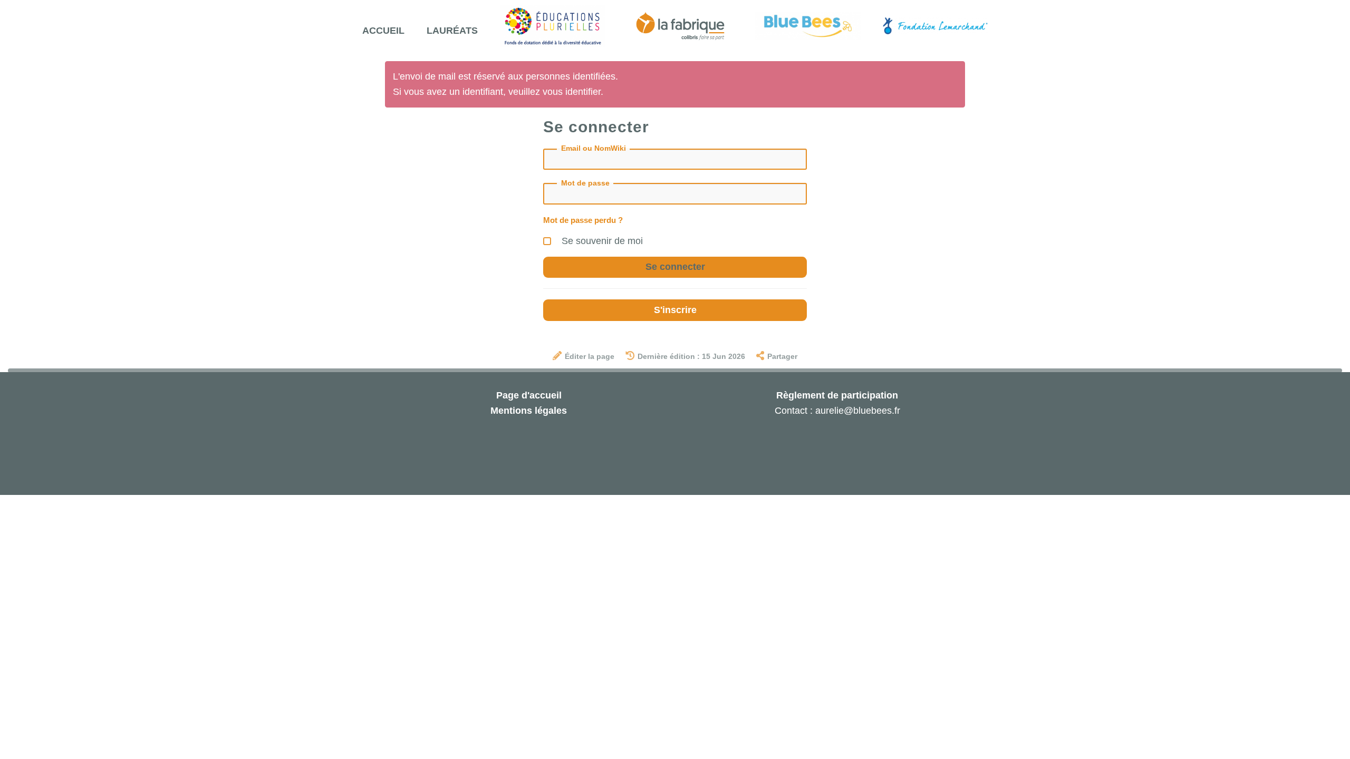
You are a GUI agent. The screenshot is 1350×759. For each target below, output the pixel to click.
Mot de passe (585, 183)
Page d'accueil (529, 395)
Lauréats (452, 30)
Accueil (383, 30)
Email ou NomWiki (593, 148)
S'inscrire (675, 310)
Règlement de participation (837, 395)
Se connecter (675, 266)
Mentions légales (528, 410)
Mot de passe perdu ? (583, 220)
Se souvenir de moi (601, 241)
